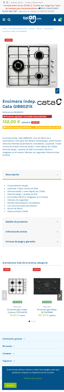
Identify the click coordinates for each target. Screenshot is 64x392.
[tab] (32, 175)
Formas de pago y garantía (20, 241)
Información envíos (16, 231)
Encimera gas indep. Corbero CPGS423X (17, 310)
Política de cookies (33, 378)
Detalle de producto (17, 221)
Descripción (12, 174)
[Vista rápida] (29, 278)
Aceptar (10, 385)
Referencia (8, 112)
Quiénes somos (17, 3)
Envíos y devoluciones (34, 3)
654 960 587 (10, 11)
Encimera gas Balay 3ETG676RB (46, 310)
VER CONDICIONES (50, 8)
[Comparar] (29, 272)
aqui (48, 116)
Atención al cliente (27, 11)
